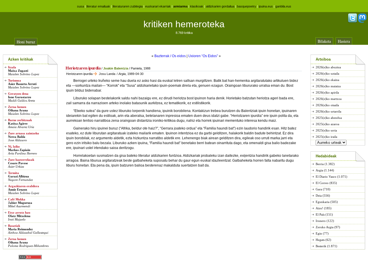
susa (80, 6)
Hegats (320, 239)
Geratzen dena (18, 93)
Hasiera (344, 41)
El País (320, 214)
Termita (13, 173)
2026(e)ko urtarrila (328, 111)
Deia (319, 195)
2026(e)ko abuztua (328, 67)
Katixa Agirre (18, 123)
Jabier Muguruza (20, 202)
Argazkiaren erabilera (23, 186)
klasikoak (196, 6)
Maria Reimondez (20, 229)
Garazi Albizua (18, 176)
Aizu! (319, 208)
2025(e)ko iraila (326, 136)
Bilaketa (324, 41)
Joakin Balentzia (115, 68)
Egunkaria (322, 202)
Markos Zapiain (19, 150)
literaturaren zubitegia (128, 6)
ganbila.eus (283, 6)
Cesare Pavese (18, 163)
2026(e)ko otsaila (327, 105)
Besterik (321, 246)
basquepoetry (246, 6)
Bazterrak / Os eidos (170, 56)
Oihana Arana (18, 110)
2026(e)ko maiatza (328, 86)
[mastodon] (362, 22)
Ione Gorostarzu (19, 97)
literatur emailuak (98, 6)
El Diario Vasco (326, 176)
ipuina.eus (266, 6)
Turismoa (14, 80)
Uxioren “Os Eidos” (203, 56)
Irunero (321, 221)
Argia (319, 170)
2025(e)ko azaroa (327, 124)
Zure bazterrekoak (21, 159)
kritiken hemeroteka (184, 24)
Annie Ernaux (17, 189)
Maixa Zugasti (18, 70)
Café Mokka (16, 199)
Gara (319, 189)
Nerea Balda (16, 136)
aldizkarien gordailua (220, 6)
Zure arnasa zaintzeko (23, 133)
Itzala (12, 67)
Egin (319, 233)
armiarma (180, 6)
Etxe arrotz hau (19, 212)
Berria (320, 164)
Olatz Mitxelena (19, 216)
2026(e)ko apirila (327, 92)
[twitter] (352, 22)
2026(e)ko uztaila (327, 73)
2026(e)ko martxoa (329, 98)
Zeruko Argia (325, 227)
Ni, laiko (14, 146)
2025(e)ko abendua (329, 117)
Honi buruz (26, 42)
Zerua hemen (17, 107)
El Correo (322, 183)
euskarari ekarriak (158, 6)
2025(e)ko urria (326, 130)
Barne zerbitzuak (20, 120)
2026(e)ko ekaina (327, 80)
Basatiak (14, 225)
